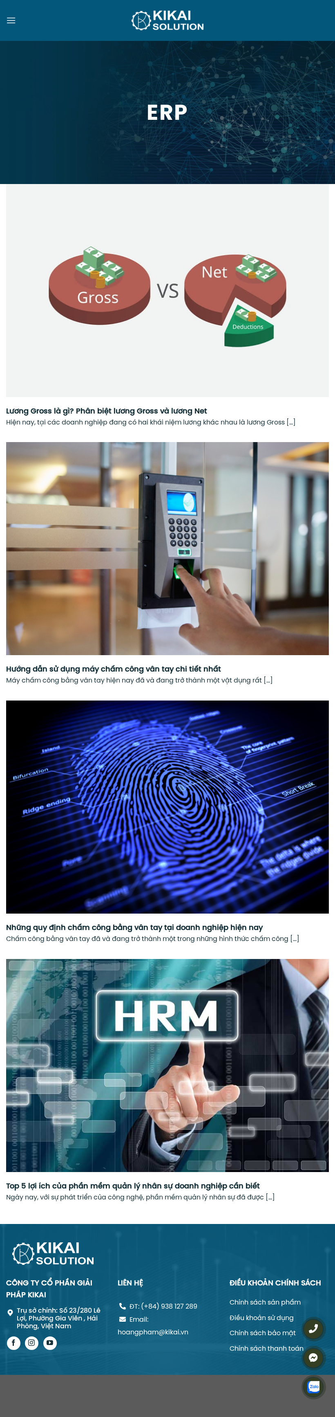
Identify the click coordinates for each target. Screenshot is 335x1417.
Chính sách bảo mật (263, 1332)
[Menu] (11, 20)
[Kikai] (167, 21)
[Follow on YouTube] (50, 1343)
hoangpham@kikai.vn (153, 1331)
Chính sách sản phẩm (265, 1302)
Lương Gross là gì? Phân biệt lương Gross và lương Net (106, 410)
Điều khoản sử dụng (262, 1317)
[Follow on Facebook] (13, 1343)
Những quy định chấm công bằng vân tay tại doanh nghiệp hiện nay (134, 927)
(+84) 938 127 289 (169, 1306)
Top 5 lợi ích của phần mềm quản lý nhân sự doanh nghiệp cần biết (133, 1185)
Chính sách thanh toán (267, 1348)
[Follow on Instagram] (31, 1343)
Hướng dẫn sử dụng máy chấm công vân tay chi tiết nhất (113, 669)
